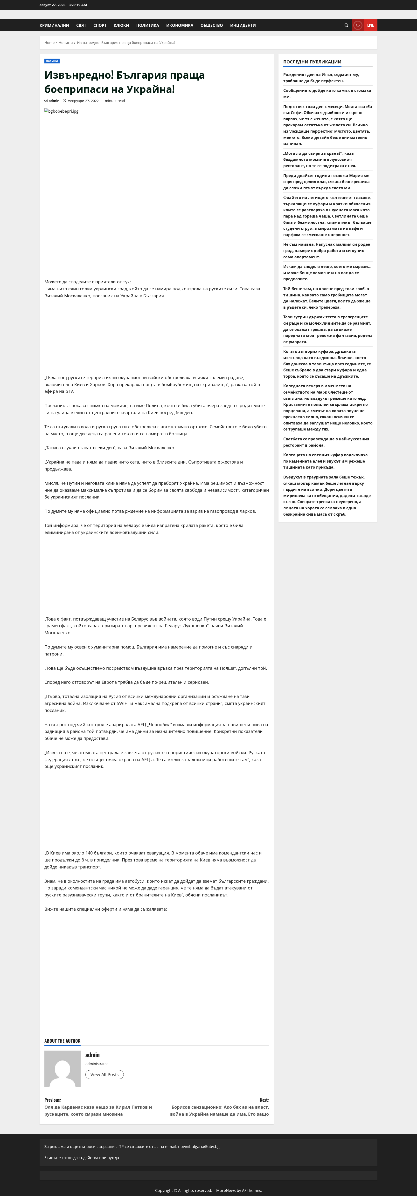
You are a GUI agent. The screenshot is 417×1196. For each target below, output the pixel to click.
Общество (212, 25)
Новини (52, 61)
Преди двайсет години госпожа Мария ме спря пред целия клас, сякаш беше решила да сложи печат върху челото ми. (326, 181)
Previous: (98, 1107)
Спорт (99, 25)
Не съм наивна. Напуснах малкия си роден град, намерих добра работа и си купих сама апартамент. (326, 250)
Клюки (121, 25)
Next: (219, 1107)
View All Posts (104, 1074)
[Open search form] (346, 25)
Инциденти (243, 25)
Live (370, 25)
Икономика (179, 25)
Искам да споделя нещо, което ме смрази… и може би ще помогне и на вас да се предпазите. (327, 272)
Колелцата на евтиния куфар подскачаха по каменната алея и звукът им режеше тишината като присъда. (325, 461)
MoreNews (226, 1190)
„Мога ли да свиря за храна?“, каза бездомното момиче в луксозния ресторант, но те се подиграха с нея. (319, 159)
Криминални (54, 25)
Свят (81, 25)
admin (54, 100)
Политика (147, 25)
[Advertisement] (156, 237)
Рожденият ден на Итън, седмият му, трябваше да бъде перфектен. (321, 77)
